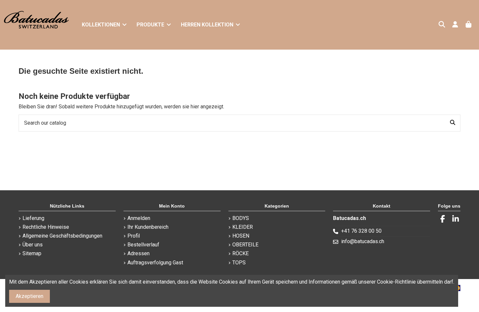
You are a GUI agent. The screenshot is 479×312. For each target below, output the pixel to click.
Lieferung (33, 218)
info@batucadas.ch (362, 241)
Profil (133, 236)
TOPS (239, 262)
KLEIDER (242, 227)
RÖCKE (240, 253)
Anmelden (138, 218)
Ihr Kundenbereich (147, 227)
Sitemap (31, 253)
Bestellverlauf (143, 245)
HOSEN (240, 236)
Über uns (32, 245)
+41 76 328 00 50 (361, 231)
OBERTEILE (245, 245)
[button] (154, 25)
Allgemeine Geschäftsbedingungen (62, 236)
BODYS (240, 218)
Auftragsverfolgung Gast (155, 262)
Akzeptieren (29, 296)
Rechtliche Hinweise (45, 227)
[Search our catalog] (452, 123)
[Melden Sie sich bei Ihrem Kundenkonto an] (455, 25)
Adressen (138, 253)
